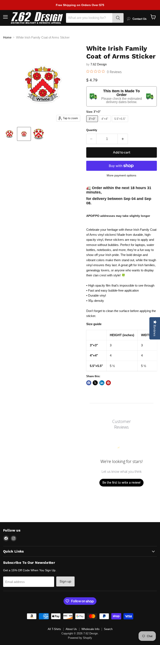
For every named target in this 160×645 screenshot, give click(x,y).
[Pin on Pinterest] (108, 382)
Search (108, 629)
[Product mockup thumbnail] (9, 134)
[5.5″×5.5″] (120, 123)
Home (7, 37)
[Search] (118, 18)
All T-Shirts (54, 629)
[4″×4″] (105, 123)
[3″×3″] (92, 123)
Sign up (65, 581)
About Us (71, 629)
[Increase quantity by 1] (123, 139)
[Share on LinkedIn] (101, 382)
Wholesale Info (90, 629)
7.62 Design (98, 64)
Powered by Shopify (80, 637)
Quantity (91, 130)
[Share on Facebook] (88, 382)
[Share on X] (95, 382)
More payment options (121, 175)
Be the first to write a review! (121, 482)
